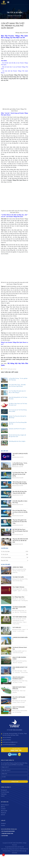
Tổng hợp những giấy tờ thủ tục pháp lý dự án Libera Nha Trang (19, 521)
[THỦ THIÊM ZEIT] (6, 631)
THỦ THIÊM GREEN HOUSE (19, 616)
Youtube (3, 825)
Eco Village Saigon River (18, 597)
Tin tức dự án (14, 554)
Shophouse (3, 812)
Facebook (3, 823)
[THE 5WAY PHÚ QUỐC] (6, 580)
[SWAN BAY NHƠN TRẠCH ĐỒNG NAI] (6, 690)
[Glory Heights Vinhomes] (6, 590)
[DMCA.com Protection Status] (19, 754)
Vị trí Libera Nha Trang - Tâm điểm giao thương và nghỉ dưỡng (19, 474)
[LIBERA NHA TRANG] (6, 570)
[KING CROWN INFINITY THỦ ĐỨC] (6, 670)
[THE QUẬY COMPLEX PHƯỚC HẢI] (6, 456)
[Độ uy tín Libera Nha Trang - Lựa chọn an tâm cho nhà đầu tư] (6, 513)
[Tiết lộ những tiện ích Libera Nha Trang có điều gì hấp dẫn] (6, 485)
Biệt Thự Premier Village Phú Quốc (14, 36)
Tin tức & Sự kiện (17, 15)
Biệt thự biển (4, 810)
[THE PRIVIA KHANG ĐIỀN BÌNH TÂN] (6, 610)
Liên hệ (2, 796)
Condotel (3, 808)
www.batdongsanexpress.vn (9, 744)
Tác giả (6, 846)
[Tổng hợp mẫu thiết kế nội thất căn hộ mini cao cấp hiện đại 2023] (6, 541)
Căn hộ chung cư (5, 804)
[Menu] (8, 2)
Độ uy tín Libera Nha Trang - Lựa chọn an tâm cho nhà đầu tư (19, 512)
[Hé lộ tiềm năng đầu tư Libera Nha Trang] (6, 504)
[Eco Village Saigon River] (6, 600)
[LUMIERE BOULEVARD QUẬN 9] (6, 641)
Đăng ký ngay (15, 781)
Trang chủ (9, 15)
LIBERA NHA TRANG (17, 567)
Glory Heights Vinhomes (18, 587)
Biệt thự (3, 806)
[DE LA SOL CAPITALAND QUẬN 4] (6, 700)
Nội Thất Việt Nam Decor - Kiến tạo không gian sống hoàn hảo (20, 531)
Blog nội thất (14, 560)
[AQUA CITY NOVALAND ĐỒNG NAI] (6, 710)
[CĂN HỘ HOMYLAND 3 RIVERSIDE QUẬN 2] (6, 680)
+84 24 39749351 (7, 739)
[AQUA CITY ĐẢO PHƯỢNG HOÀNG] (6, 660)
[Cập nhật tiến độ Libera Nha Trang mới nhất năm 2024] (6, 494)
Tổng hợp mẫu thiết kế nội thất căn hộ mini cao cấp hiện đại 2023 (20, 540)
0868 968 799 (16, 750)
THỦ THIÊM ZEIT (16, 627)
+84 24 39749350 (7, 737)
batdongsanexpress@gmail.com (10, 742)
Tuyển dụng (3, 794)
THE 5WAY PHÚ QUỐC (18, 577)
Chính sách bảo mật (19, 846)
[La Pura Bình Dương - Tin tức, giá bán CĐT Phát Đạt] (6, 466)
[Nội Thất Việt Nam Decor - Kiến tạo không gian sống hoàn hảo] (6, 532)
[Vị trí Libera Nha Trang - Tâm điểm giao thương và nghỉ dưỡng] (6, 475)
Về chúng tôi (4, 790)
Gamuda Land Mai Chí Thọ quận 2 (17, 428)
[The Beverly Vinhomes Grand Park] (6, 651)
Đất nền (3, 814)
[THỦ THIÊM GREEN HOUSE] (6, 620)
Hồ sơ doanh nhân (14, 557)
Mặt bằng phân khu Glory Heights (17, 441)
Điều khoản (11, 846)
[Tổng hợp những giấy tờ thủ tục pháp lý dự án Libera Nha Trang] (6, 523)
